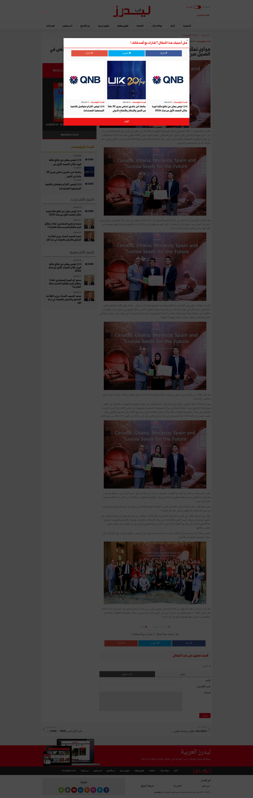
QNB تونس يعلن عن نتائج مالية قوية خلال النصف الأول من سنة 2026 (169, 108)
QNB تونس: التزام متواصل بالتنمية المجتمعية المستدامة (87, 108)
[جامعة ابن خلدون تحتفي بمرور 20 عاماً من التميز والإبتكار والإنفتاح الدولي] (126, 80)
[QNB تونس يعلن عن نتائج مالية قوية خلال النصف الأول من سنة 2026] (168, 80)
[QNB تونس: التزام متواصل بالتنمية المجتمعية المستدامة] (85, 80)
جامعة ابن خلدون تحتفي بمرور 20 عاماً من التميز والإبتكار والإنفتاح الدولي (127, 108)
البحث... (95, 10)
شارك (163, 53)
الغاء (126, 121)
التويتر (125, 53)
